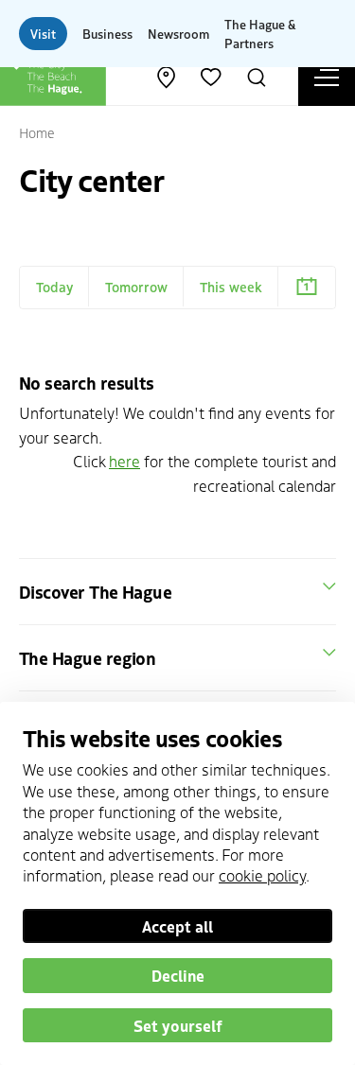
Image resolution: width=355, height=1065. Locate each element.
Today (54, 286)
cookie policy (262, 874)
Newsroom (178, 34)
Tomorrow (136, 286)
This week (231, 286)
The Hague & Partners (259, 33)
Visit (43, 34)
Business (107, 34)
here (124, 460)
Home (37, 132)
